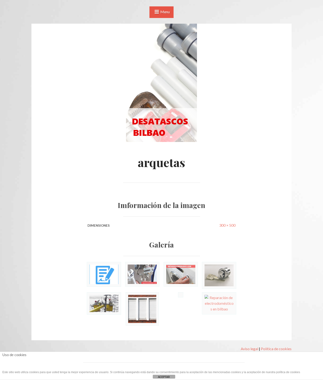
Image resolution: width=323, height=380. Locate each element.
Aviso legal (249, 348)
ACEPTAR (164, 377)
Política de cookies (276, 348)
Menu (165, 11)
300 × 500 (227, 225)
